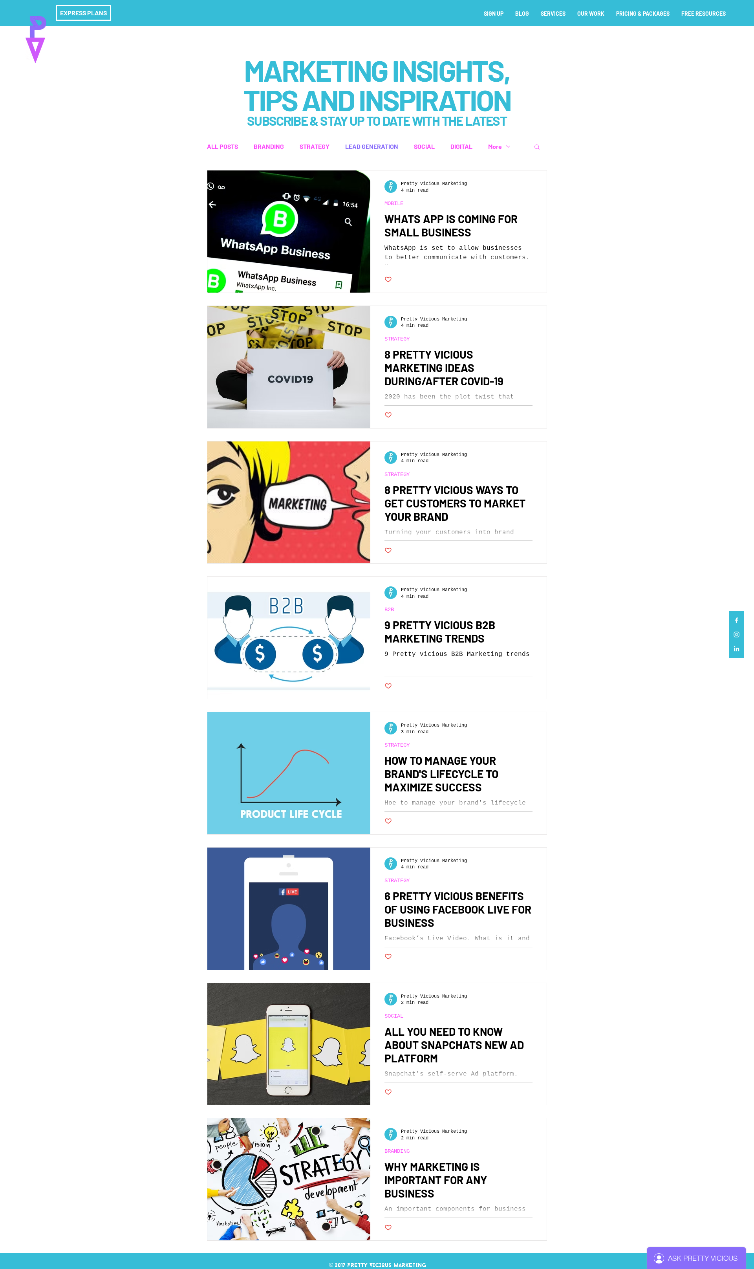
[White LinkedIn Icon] (736, 648)
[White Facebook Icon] (736, 620)
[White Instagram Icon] (736, 634)
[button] (537, 147)
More (495, 146)
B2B (389, 609)
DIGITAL (461, 146)
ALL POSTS (222, 146)
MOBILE (393, 203)
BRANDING (269, 146)
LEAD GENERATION (371, 146)
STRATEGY (314, 146)
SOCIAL (424, 146)
